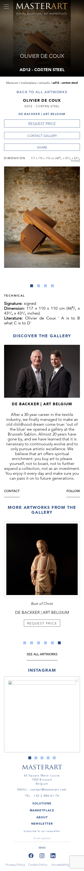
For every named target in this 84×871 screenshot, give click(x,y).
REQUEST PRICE (42, 124)
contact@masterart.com (48, 789)
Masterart (12, 83)
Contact (12, 491)
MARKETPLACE (42, 810)
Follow (73, 491)
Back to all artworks (42, 92)
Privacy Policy (15, 864)
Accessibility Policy (65, 864)
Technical (14, 295)
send (42, 847)
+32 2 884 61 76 (46, 795)
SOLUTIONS (42, 803)
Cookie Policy (37, 864)
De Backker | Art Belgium (42, 114)
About (42, 817)
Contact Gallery (42, 136)
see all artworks (42, 654)
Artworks (44, 83)
